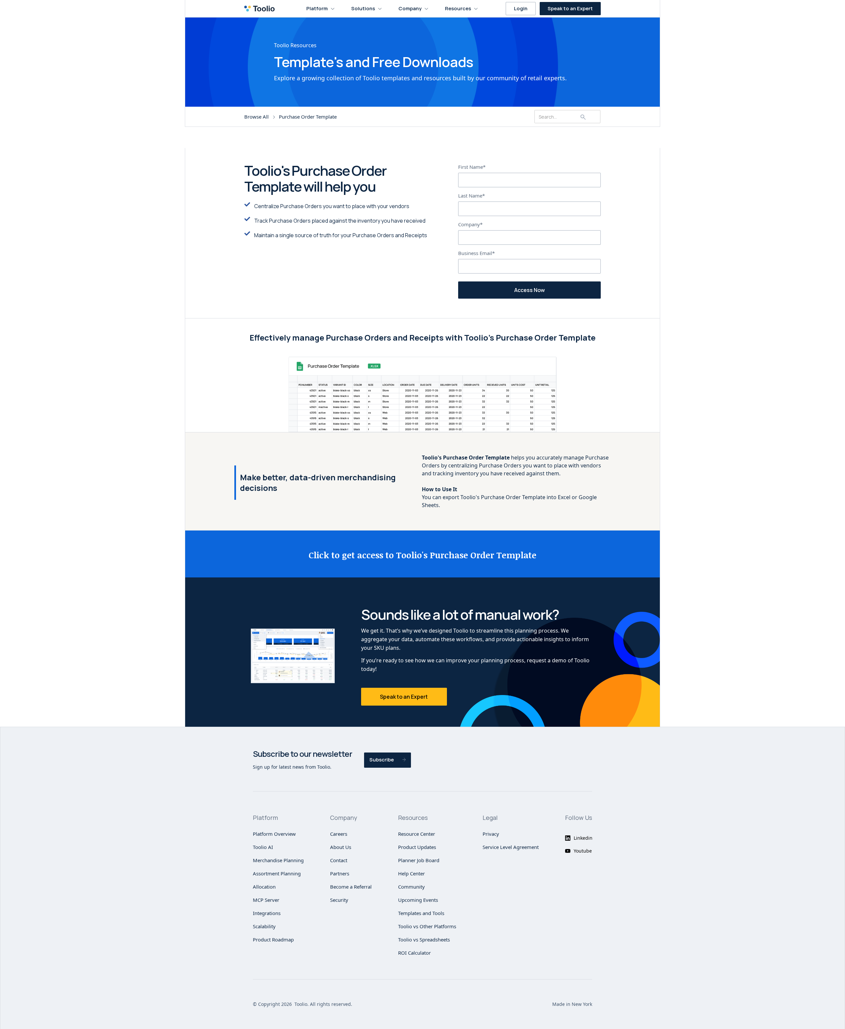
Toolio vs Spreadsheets (424, 939)
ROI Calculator (414, 952)
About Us (340, 847)
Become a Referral (351, 886)
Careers (338, 833)
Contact (338, 860)
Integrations (267, 913)
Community (411, 886)
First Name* (472, 167)
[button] (320, 8)
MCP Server (266, 900)
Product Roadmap (273, 939)
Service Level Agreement (511, 847)
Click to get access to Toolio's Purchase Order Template (422, 555)
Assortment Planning (277, 873)
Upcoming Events (418, 900)
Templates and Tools (421, 913)
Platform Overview (274, 833)
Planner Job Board (418, 860)
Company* (470, 224)
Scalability (264, 926)
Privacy (491, 833)
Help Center (411, 873)
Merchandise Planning (278, 860)
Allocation (264, 886)
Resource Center (416, 833)
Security (339, 900)
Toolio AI (263, 847)
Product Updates (417, 847)
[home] (261, 8)
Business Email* (476, 253)
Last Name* (471, 195)
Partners (339, 873)
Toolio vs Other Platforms (427, 926)
